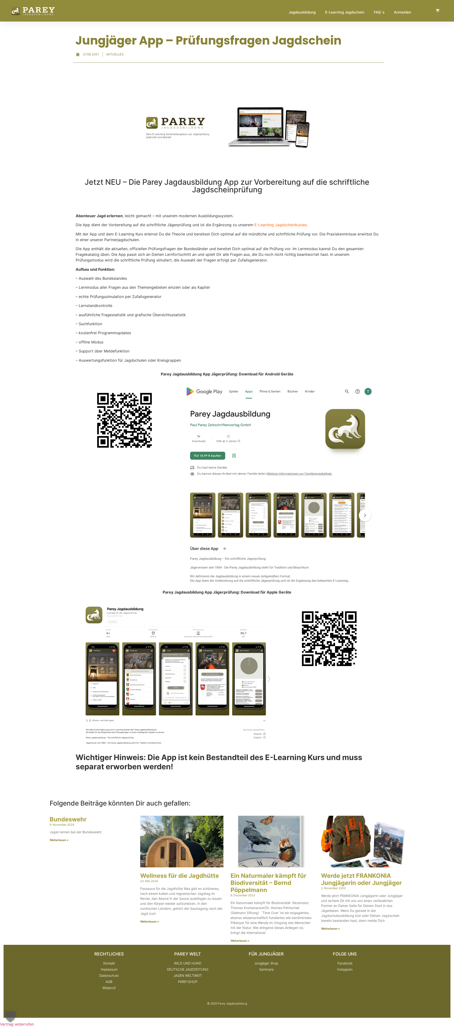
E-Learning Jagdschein (344, 12)
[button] (10, 1016)
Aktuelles (114, 54)
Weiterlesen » (59, 840)
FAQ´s (379, 12)
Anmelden (402, 12)
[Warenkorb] (437, 10)
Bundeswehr (68, 819)
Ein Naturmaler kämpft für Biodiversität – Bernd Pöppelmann (268, 882)
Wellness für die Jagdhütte (179, 875)
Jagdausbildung (302, 12)
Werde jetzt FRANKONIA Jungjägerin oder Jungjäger (361, 879)
